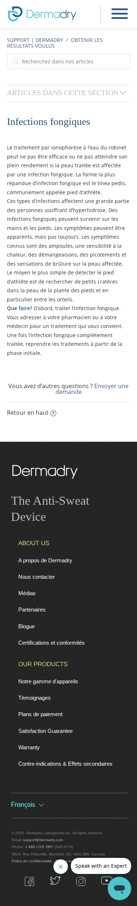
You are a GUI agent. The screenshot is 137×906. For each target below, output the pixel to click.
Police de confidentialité (32, 861)
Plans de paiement (40, 714)
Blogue (26, 626)
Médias (27, 593)
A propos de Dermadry (45, 560)
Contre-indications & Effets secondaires (65, 764)
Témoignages (34, 698)
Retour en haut (28, 413)
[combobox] (68, 61)
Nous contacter (36, 577)
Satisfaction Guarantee (45, 731)
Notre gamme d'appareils (48, 681)
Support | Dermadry (35, 39)
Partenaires (32, 609)
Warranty (29, 747)
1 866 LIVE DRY (39, 847)
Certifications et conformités (51, 643)
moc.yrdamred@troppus (43, 840)
